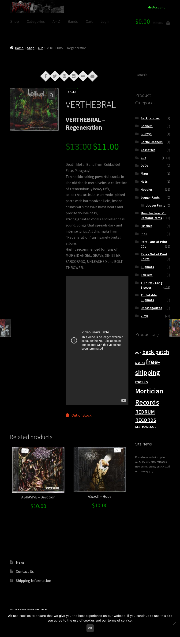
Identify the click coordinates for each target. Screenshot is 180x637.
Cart (89, 21)
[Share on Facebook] (45, 75)
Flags (145, 173)
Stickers (147, 275)
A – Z (56, 21)
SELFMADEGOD (146, 427)
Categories (36, 21)
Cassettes (148, 150)
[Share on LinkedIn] (73, 75)
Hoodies (147, 189)
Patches (146, 226)
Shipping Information (33, 580)
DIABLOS (140, 363)
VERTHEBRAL (91, 104)
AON (138, 353)
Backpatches (150, 118)
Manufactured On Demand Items (153, 215)
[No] (174, 623)
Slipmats (147, 267)
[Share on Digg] (83, 75)
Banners (147, 126)
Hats (144, 181)
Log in (105, 21)
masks (141, 381)
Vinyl (144, 316)
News (20, 562)
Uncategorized (151, 308)
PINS (144, 234)
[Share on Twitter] (55, 75)
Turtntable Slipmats (149, 297)
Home (19, 48)
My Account (156, 7)
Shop (14, 21)
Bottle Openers (152, 142)
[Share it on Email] (92, 75)
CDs (40, 48)
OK (90, 628)
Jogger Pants (150, 197)
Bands (73, 21)
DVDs (144, 165)
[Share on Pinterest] (64, 75)
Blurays (146, 134)
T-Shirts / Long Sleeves (151, 285)
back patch (155, 351)
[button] (51, 95)
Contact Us (25, 571)
